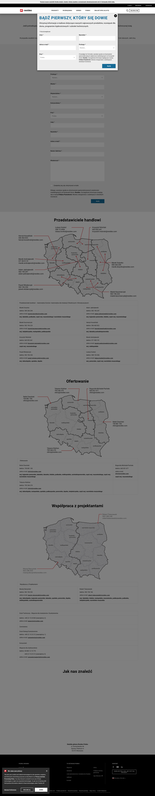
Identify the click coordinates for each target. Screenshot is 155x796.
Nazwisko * (82, 35)
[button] (46, 771)
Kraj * (41, 54)
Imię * (41, 35)
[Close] (115, 15)
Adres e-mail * (44, 44)
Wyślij (109, 66)
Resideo (85, 58)
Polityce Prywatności (85, 60)
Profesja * (82, 44)
